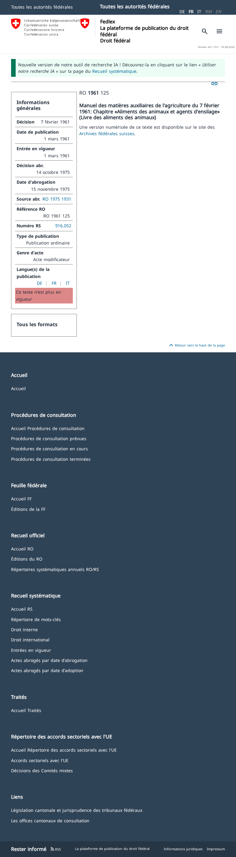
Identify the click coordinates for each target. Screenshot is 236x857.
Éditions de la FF (28, 508)
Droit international (30, 639)
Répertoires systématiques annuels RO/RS (55, 569)
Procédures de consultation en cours (49, 448)
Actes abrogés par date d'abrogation (49, 660)
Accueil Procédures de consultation (48, 428)
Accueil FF (21, 498)
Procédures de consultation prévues (48, 438)
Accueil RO (22, 548)
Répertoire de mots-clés (36, 619)
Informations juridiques (183, 849)
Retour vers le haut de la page (196, 345)
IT (199, 11)
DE (182, 11)
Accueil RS (22, 608)
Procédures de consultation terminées (51, 458)
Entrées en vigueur (31, 649)
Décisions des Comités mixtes (42, 770)
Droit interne (24, 629)
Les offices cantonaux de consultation (50, 820)
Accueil (18, 388)
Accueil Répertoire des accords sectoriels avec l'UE (64, 749)
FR (191, 11)
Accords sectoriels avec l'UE (40, 760)
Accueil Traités (26, 710)
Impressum (216, 849)
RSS (55, 849)
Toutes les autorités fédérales (42, 7)
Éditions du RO (26, 558)
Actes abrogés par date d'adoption (47, 670)
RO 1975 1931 (56, 199)
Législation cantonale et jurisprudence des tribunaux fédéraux (76, 809)
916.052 (63, 226)
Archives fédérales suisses (106, 133)
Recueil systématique (114, 71)
